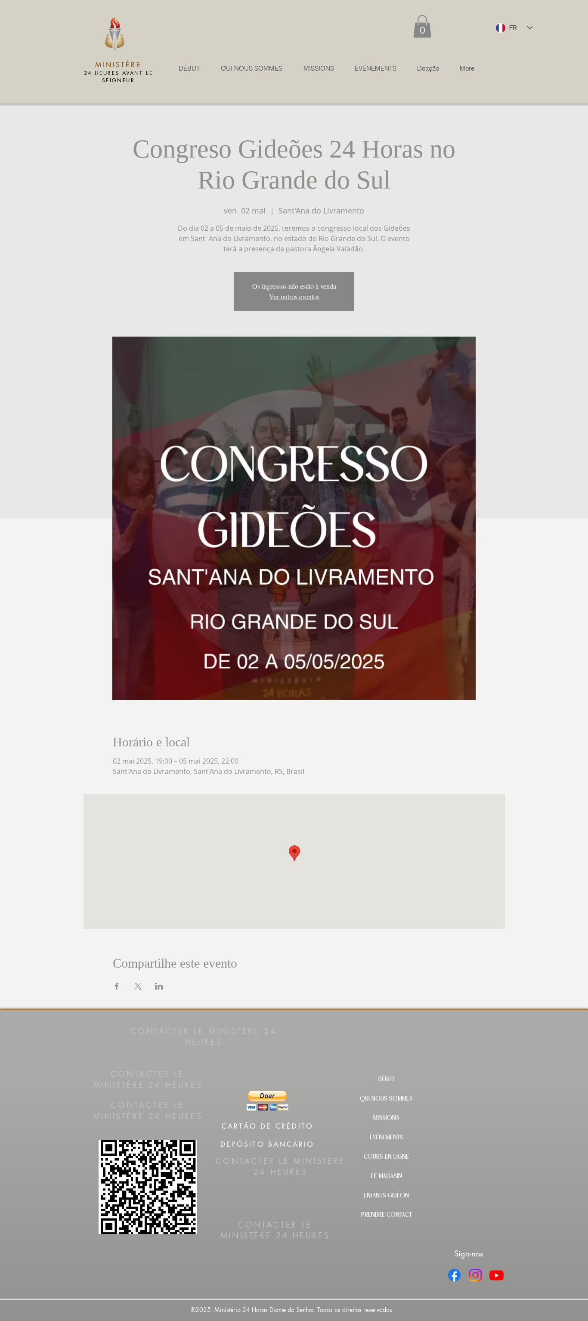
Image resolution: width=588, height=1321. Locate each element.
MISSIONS (386, 1118)
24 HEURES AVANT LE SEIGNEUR (118, 76)
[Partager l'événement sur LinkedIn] (159, 986)
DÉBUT (386, 1080)
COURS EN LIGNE (386, 1157)
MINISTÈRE (118, 64)
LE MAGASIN (386, 1176)
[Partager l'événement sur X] (138, 986)
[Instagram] (475, 1275)
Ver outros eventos (294, 296)
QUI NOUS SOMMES (386, 1099)
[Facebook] (454, 1275)
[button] (422, 26)
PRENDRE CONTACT (386, 1215)
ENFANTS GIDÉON (386, 1196)
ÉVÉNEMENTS (386, 1138)
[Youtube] (496, 1275)
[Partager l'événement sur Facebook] (117, 986)
